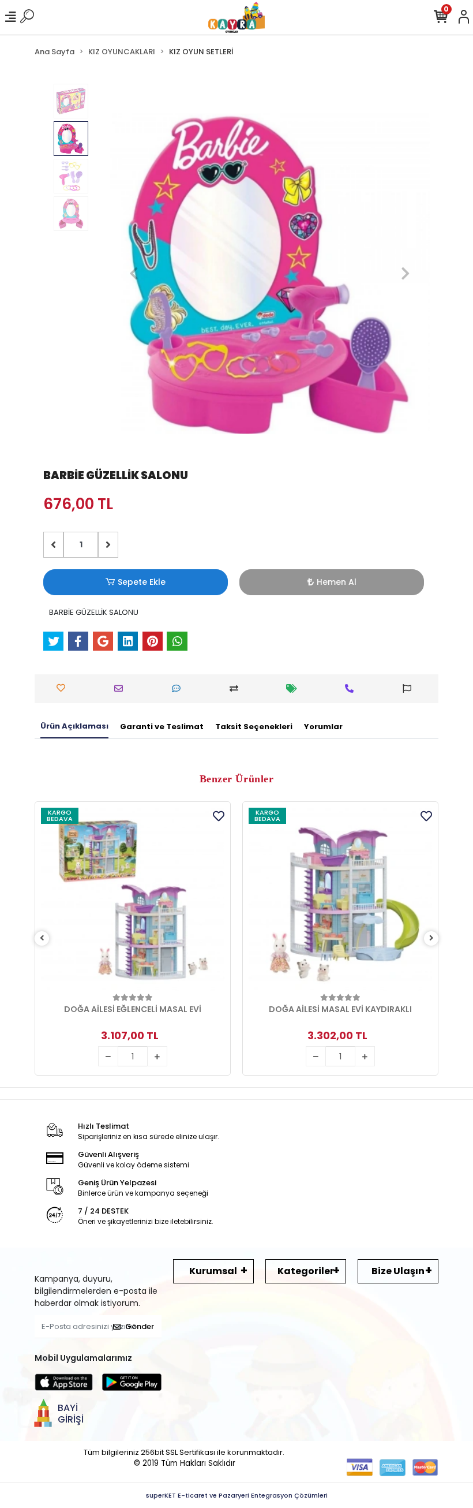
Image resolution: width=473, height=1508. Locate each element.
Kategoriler (305, 1271)
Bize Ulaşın (398, 1271)
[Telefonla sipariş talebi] (352, 688)
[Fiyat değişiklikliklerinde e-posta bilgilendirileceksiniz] (294, 688)
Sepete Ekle (142, 582)
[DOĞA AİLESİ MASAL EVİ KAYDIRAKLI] (132, 899)
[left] (42, 938)
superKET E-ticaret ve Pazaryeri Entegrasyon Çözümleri (237, 1495)
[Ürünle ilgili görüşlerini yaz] (179, 688)
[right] (431, 938)
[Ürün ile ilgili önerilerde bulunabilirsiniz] (410, 688)
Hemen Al (336, 582)
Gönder (139, 1326)
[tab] (74, 727)
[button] (133, 273)
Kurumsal (213, 1271)
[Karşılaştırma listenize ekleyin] (237, 688)
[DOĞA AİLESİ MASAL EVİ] (340, 899)
